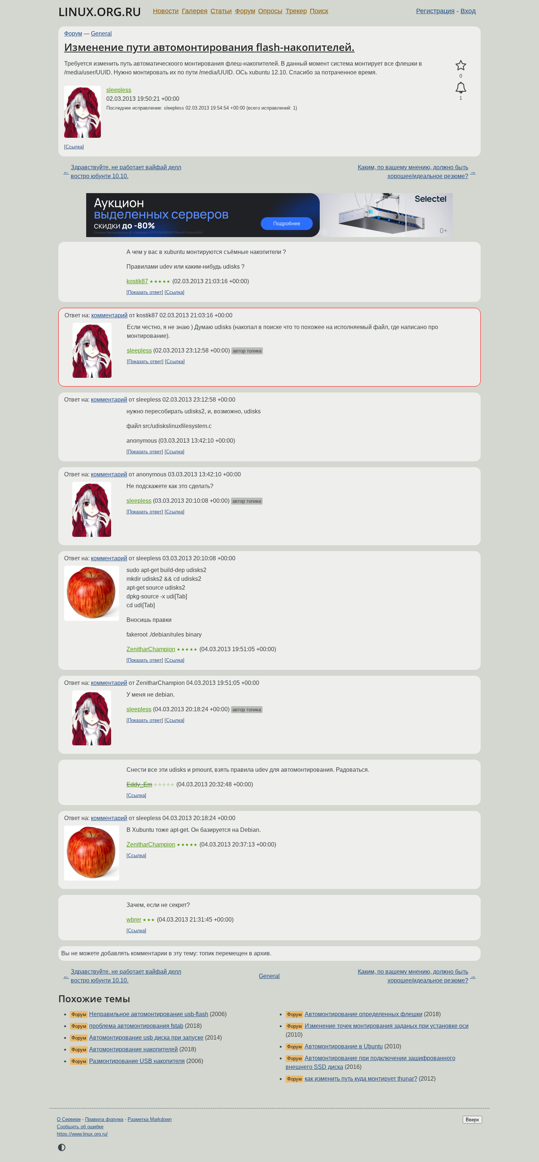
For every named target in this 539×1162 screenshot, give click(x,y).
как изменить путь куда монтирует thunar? (361, 1079)
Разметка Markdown (150, 1119)
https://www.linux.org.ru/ (82, 1134)
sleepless (118, 90)
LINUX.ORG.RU (99, 11)
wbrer (133, 919)
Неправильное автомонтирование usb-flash (148, 1014)
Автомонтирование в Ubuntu (344, 1046)
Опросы (270, 11)
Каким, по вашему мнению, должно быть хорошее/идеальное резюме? (413, 171)
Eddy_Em (139, 784)
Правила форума (104, 1119)
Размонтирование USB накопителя (137, 1061)
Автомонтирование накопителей (133, 1049)
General (101, 33)
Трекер (296, 11)
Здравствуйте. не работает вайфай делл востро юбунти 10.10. (126, 171)
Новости (166, 11)
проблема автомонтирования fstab (136, 1026)
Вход (468, 11)
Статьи (221, 11)
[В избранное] (460, 65)
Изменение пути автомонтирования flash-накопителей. (209, 47)
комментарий (109, 315)
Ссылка (74, 147)
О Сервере (69, 1119)
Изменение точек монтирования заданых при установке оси (387, 1026)
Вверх (472, 1119)
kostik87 (137, 281)
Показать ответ (145, 292)
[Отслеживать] (460, 88)
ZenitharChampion (150, 649)
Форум (245, 11)
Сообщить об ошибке (80, 1126)
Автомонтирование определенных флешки (363, 1014)
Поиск (319, 11)
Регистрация (435, 11)
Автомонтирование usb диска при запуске (146, 1037)
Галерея (195, 11)
